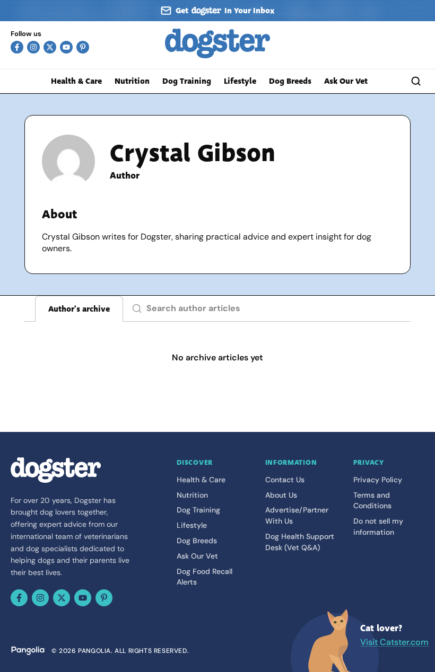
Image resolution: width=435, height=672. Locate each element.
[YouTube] (66, 47)
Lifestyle (240, 81)
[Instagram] (33, 47)
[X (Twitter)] (50, 47)
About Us (281, 495)
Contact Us (284, 479)
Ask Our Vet (346, 81)
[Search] (415, 81)
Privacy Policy (377, 479)
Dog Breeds (290, 81)
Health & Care (76, 81)
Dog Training (186, 81)
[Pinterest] (82, 47)
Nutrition (132, 81)
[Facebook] (17, 47)
